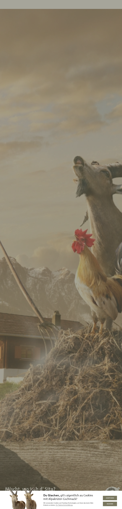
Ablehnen (110, 504)
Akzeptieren (110, 498)
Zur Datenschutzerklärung (64, 505)
